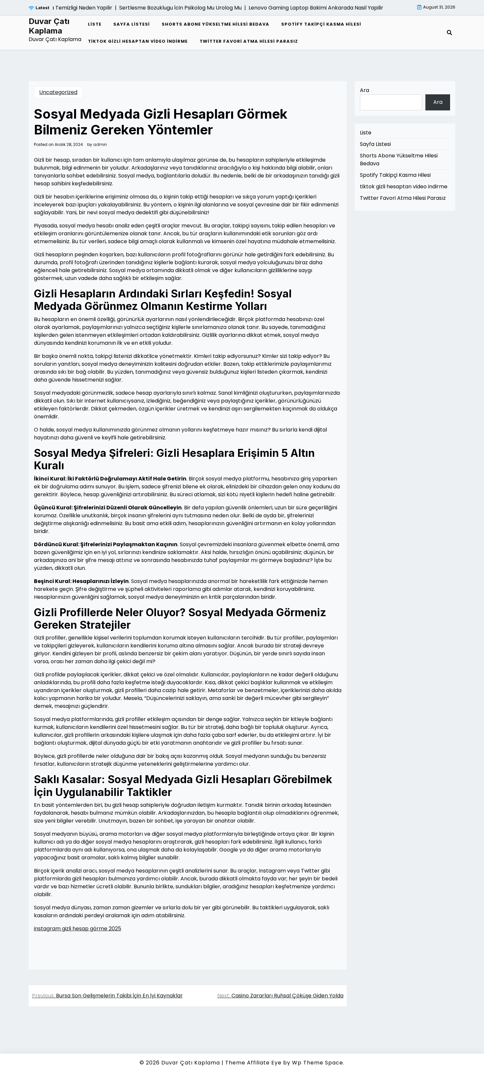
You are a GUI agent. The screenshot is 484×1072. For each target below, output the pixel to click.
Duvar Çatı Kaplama (49, 26)
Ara (364, 90)
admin (100, 145)
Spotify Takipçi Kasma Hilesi (321, 24)
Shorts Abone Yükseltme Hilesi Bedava (215, 24)
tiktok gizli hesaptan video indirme (138, 41)
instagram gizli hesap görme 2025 (77, 928)
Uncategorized (58, 92)
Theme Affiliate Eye (253, 1062)
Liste (94, 24)
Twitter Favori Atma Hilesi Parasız (249, 41)
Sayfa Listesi (131, 24)
